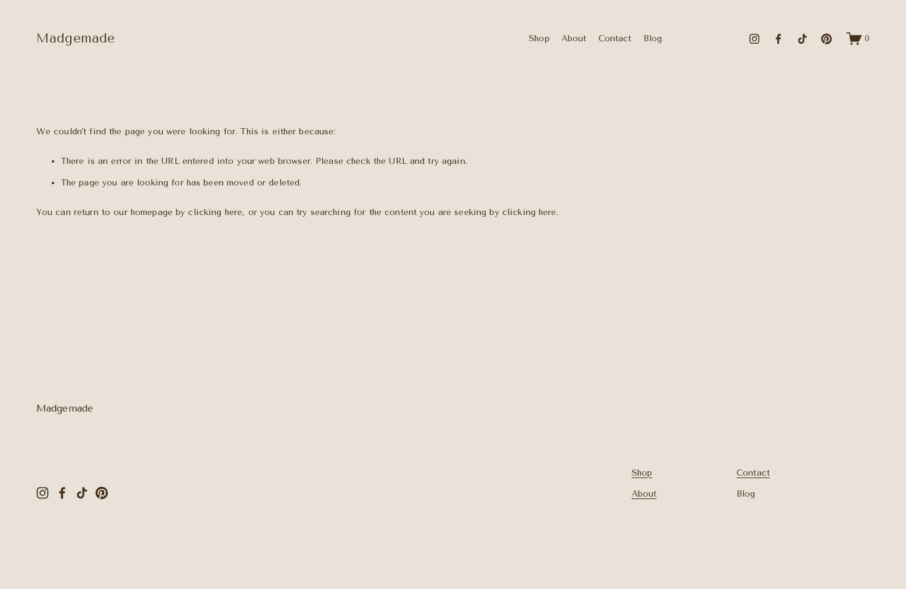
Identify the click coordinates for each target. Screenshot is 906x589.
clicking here (215, 212)
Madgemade (75, 38)
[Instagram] (754, 39)
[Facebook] (778, 39)
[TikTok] (802, 39)
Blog (653, 38)
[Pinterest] (826, 39)
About (574, 38)
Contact (615, 38)
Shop (539, 38)
